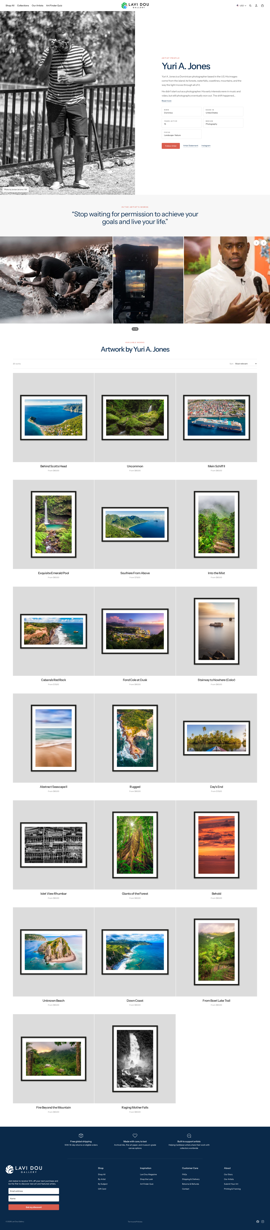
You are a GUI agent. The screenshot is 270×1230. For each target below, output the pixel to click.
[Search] (250, 6)
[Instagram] (262, 1221)
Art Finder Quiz (146, 1184)
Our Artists (229, 1179)
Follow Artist (170, 146)
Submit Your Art (231, 1184)
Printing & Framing (232, 1189)
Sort (231, 364)
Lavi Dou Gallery (18, 1221)
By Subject (102, 1184)
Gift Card (102, 1189)
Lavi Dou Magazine (148, 1174)
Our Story (228, 1174)
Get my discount (34, 1207)
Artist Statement (190, 145)
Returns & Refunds (190, 1184)
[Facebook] (257, 1221)
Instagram (206, 145)
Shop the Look (146, 1179)
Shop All (101, 1174)
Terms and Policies (135, 1222)
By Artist (102, 1179)
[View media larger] (56, 280)
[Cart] (262, 6)
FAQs (184, 1174)
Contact (185, 1189)
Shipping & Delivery (191, 1179)
